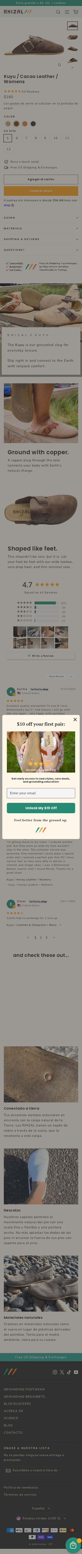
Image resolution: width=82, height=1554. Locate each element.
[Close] (75, 719)
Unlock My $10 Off (41, 808)
